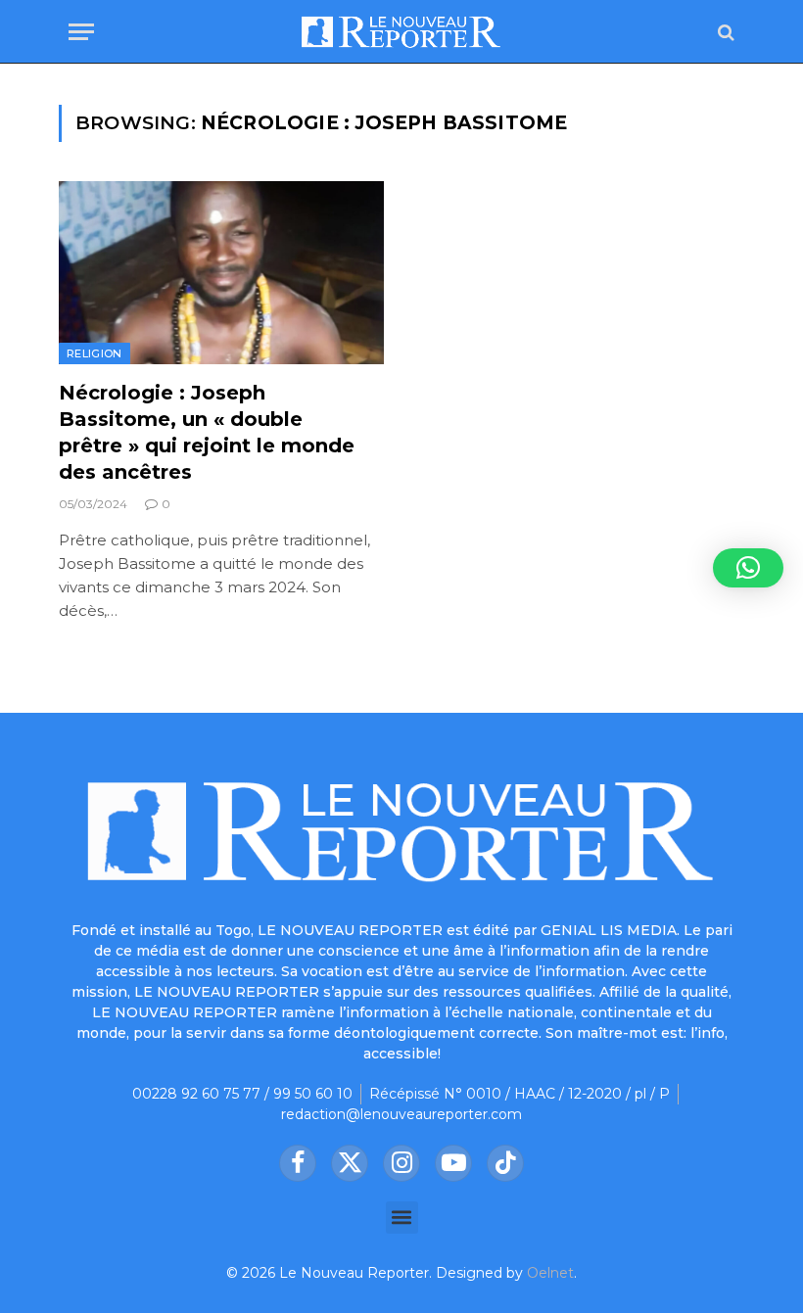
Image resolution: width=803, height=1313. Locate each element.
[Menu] (81, 32)
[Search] (724, 32)
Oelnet (550, 1273)
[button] (402, 1217)
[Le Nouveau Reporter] (401, 32)
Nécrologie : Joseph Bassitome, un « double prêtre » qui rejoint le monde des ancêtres (206, 433)
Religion (94, 353)
